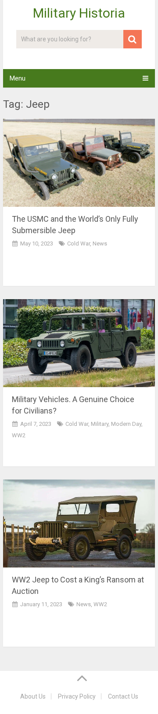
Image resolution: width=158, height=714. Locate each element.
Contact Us (123, 696)
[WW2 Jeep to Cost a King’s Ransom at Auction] (79, 524)
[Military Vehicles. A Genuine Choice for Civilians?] (79, 343)
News (100, 243)
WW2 (18, 435)
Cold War (78, 243)
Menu (17, 78)
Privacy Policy (77, 696)
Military (99, 424)
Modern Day (126, 424)
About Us (33, 696)
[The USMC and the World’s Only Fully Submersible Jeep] (79, 163)
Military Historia (79, 13)
